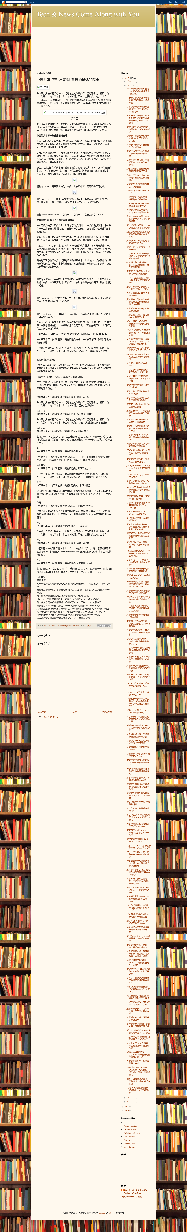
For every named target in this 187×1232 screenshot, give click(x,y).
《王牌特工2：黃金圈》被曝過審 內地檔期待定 (138, 1038)
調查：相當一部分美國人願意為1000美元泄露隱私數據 (137, 324)
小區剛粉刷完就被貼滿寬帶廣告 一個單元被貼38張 (138, 929)
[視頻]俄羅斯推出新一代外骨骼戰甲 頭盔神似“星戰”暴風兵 (138, 553)
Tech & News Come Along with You (88, 13)
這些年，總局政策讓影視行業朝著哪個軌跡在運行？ (137, 980)
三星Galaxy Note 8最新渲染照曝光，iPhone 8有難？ (138, 846)
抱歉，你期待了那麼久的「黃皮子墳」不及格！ (137, 287)
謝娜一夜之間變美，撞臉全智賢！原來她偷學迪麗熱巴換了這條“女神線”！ (137, 119)
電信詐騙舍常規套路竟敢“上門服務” (137, 392)
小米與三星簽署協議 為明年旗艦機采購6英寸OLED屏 (137, 505)
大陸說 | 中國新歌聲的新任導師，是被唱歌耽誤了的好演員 (137, 608)
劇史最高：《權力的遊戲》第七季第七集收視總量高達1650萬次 (138, 302)
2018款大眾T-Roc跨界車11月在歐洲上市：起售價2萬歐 (138, 1046)
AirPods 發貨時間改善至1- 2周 (138, 191)
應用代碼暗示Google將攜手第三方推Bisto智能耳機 (137, 153)
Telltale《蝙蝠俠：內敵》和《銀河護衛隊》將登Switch (137, 908)
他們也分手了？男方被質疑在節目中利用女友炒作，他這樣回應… (137, 584)
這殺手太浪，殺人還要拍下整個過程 (137, 1018)
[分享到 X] (103, 625)
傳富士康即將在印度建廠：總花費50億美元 (136, 946)
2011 (126, 1106)
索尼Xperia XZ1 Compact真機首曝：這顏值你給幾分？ (138, 938)
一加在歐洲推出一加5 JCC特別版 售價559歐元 (138, 1003)
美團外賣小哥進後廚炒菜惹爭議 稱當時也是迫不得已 (138, 668)
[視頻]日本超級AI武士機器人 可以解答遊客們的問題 (138, 468)
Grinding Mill (129, 1143)
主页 (74, 711)
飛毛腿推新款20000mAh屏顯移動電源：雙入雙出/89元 (138, 899)
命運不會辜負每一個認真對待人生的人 (137, 1062)
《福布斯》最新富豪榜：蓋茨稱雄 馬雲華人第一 (138, 370)
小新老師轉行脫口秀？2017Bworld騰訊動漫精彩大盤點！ (137, 963)
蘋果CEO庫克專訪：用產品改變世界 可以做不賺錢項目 (138, 219)
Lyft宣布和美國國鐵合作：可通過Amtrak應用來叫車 (138, 1090)
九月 (129, 85)
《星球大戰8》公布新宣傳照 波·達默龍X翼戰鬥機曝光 (138, 650)
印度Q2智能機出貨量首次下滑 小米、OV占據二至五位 (138, 1081)
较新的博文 (42, 711)
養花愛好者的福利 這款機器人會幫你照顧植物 (137, 272)
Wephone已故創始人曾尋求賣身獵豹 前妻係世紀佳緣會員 (138, 490)
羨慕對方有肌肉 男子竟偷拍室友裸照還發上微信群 (137, 659)
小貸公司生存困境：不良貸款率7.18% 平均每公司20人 (137, 162)
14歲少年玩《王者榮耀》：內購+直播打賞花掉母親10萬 (138, 378)
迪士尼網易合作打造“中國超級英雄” (138, 803)
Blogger (112, 1213)
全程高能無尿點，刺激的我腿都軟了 (137, 519)
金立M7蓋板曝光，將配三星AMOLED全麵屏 (138, 921)
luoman (102, 1213)
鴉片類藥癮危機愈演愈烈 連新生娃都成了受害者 (137, 996)
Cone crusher (129, 1136)
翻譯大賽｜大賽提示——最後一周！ (138, 248)
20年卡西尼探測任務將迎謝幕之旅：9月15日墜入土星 (138, 719)
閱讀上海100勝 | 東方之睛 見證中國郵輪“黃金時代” (138, 453)
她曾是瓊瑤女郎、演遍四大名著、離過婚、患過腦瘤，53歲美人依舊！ (137, 954)
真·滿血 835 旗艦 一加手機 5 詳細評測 (138, 576)
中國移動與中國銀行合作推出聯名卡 (137, 386)
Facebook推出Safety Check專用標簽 (137, 475)
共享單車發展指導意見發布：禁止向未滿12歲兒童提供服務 (137, 863)
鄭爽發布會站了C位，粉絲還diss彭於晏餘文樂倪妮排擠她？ (138, 872)
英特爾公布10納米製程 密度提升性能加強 (137, 241)
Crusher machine (131, 1126)
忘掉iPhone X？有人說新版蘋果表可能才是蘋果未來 (138, 599)
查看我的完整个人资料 (131, 1197)
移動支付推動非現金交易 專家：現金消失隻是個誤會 (137, 178)
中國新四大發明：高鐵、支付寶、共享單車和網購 (137, 544)
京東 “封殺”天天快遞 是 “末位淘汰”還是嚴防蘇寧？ (137, 562)
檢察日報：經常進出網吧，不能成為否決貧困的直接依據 (137, 881)
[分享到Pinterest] (109, 625)
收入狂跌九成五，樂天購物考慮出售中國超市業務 (137, 854)
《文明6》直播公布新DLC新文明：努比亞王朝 (138, 915)
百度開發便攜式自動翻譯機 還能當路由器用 (137, 204)
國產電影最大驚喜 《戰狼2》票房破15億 (137, 497)
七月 (129, 1101)
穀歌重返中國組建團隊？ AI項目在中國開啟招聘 (137, 211)
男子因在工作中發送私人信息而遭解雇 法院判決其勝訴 (138, 624)
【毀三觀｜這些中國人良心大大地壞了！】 (137, 316)
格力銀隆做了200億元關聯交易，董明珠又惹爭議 (138, 1025)
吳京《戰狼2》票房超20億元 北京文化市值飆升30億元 (138, 817)
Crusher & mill (130, 1129)
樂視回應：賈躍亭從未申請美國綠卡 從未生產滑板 (138, 129)
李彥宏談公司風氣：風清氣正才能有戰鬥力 (137, 460)
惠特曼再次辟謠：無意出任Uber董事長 (137, 146)
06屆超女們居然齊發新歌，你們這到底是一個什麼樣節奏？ (137, 265)
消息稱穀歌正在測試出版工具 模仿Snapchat (137, 825)
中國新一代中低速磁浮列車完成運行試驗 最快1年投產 (137, 428)
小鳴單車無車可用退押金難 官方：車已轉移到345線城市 (137, 109)
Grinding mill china (132, 1133)
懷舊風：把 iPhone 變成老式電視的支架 (138, 405)
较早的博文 (107, 711)
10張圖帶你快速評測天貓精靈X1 (137, 748)
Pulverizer (128, 1140)
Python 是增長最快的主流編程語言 (137, 294)
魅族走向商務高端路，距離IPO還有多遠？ (137, 840)
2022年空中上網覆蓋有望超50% (137, 809)
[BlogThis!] (100, 625)
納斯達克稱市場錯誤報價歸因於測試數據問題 (137, 170)
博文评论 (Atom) (50, 716)
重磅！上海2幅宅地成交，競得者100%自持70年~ (138, 482)
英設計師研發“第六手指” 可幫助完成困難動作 (137, 570)
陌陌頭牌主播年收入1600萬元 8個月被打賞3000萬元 (137, 833)
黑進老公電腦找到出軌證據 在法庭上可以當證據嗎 (138, 795)
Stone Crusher (129, 1146)
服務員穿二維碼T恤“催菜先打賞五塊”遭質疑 (137, 399)
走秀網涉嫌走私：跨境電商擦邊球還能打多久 (137, 735)
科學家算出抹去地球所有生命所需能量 (137, 185)
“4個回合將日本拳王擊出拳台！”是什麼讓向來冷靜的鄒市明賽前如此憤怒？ (138, 702)
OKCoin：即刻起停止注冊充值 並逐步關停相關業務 (138, 357)
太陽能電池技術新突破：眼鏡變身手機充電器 (137, 198)
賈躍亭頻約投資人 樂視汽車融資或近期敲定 (137, 445)
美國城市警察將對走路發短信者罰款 (137, 616)
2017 (126, 78)
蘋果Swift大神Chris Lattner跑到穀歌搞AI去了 (138, 711)
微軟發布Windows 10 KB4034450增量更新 (136, 512)
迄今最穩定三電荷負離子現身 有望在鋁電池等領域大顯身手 (138, 256)
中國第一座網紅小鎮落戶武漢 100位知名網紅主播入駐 (137, 138)
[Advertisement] (93, 47)
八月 (129, 1097)
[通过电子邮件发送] (98, 625)
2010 (126, 1110)
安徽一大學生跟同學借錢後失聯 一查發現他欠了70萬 (138, 677)
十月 (129, 81)
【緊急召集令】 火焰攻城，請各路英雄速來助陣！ (137, 437)
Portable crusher (130, 1122)
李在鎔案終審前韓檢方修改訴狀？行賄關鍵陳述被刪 (137, 890)
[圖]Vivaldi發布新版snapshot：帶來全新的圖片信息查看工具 (138, 1054)
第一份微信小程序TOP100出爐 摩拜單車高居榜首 (138, 226)
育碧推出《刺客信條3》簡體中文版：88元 (138, 755)
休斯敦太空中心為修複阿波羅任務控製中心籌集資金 (137, 100)
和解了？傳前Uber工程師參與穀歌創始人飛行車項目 (137, 787)
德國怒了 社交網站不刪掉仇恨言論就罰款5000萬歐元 (137, 536)
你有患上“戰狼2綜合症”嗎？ (137, 364)
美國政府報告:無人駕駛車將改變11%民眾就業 (138, 591)
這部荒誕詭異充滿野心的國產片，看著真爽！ (137, 420)
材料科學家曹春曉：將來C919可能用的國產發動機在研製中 (137, 91)
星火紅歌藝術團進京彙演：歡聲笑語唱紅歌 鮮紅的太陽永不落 (138, 527)
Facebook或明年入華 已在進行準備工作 (137, 693)
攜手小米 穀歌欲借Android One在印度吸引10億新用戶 (138, 728)
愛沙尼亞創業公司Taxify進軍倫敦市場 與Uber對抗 (138, 1031)
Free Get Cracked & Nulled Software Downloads (135, 1191)
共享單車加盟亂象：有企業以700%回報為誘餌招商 (138, 632)
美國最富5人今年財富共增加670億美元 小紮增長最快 (138, 971)
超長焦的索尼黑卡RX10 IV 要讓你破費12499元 (138, 779)
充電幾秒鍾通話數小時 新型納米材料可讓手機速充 (137, 771)
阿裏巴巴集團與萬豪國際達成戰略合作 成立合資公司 (138, 989)
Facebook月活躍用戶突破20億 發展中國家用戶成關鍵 (138, 280)
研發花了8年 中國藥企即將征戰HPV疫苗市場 (138, 742)
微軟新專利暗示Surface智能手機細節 (137, 309)
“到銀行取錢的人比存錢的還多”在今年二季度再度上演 (138, 332)
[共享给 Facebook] (106, 625)
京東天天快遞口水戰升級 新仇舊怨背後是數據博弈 (137, 762)
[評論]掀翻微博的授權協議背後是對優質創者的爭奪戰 (138, 234)
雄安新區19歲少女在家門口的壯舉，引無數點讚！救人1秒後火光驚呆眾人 (138, 1071)
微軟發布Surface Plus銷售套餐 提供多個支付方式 (138, 349)
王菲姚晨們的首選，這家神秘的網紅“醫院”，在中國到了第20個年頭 (137, 341)
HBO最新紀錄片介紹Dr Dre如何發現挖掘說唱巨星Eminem (138, 641)
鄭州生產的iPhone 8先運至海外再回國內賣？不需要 (138, 413)
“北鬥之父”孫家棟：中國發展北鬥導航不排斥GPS (137, 686)
